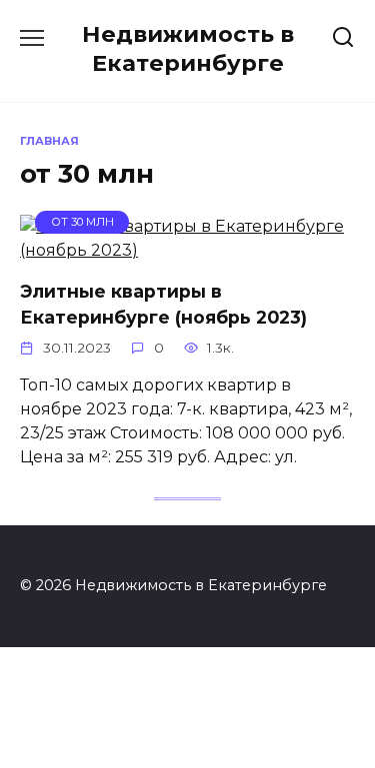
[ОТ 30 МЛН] (187, 250)
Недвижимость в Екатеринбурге (188, 48)
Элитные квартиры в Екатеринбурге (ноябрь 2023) (163, 304)
